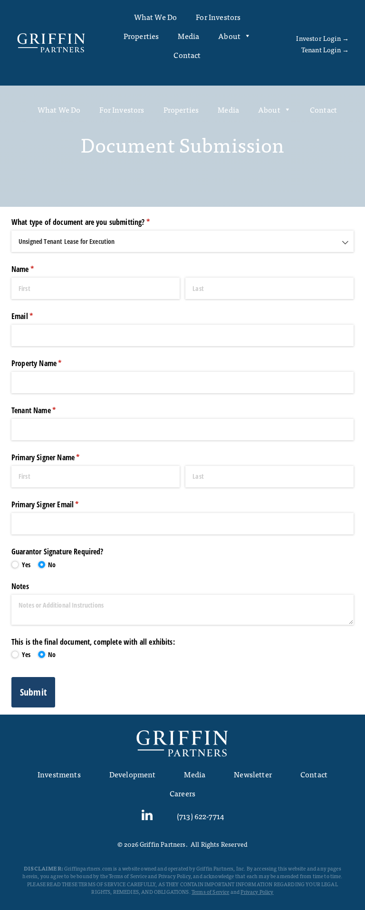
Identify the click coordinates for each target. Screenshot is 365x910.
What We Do (155, 16)
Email (34, 316)
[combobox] (182, 241)
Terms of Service (211, 891)
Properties (141, 35)
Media (188, 35)
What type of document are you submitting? (93, 222)
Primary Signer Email (57, 504)
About (229, 35)
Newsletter (253, 774)
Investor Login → (322, 38)
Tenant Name (46, 410)
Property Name (49, 363)
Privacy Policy (256, 891)
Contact (187, 54)
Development (132, 774)
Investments (59, 774)
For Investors (218, 16)
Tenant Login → (325, 49)
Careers (182, 793)
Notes (20, 586)
